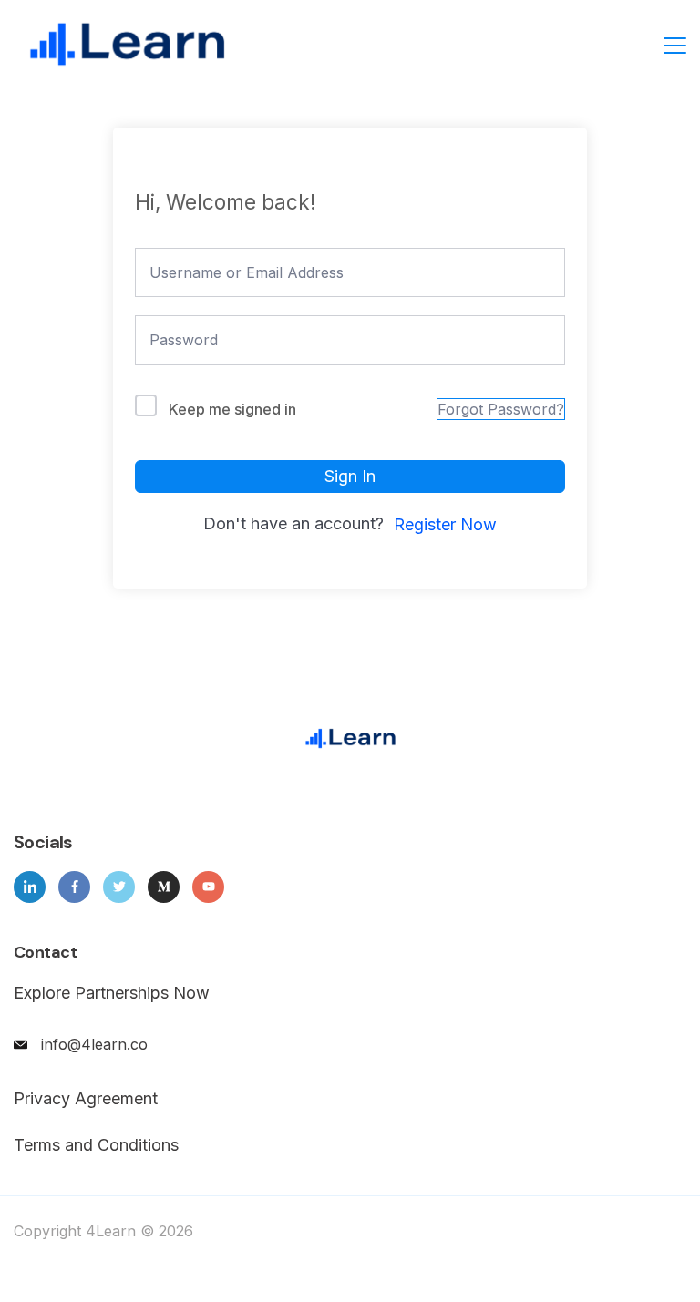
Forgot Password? (501, 409)
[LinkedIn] (30, 887)
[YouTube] (208, 887)
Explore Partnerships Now (112, 992)
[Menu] (675, 45)
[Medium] (164, 887)
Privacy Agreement (86, 1099)
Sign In (350, 476)
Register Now (445, 524)
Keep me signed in (232, 409)
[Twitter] (119, 887)
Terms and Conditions (96, 1145)
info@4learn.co (94, 1044)
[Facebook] (74, 887)
